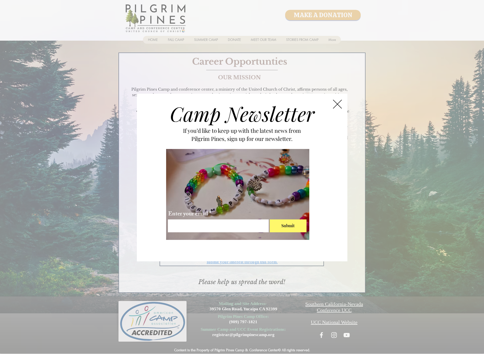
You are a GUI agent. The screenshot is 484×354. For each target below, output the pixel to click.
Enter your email (188, 214)
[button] (337, 104)
